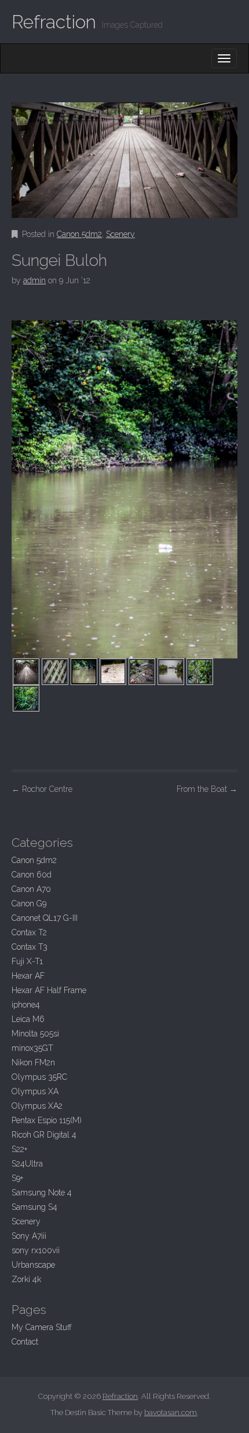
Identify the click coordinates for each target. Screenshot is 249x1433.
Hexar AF (28, 975)
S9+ (17, 1178)
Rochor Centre (42, 789)
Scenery (120, 234)
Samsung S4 (34, 1207)
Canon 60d (32, 874)
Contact (25, 1341)
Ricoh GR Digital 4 (44, 1134)
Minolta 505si (35, 1033)
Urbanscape (33, 1264)
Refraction (54, 21)
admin (34, 280)
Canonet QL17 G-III (45, 918)
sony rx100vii (36, 1250)
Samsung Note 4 (42, 1192)
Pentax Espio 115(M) (47, 1120)
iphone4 (26, 1004)
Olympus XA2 (37, 1105)
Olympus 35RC (39, 1077)
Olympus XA (35, 1091)
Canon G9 (29, 903)
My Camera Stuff (42, 1327)
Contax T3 (29, 946)
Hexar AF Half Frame (49, 990)
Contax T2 (29, 932)
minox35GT (32, 1048)
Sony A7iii (29, 1236)
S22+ (19, 1149)
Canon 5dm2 (79, 234)
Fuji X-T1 (27, 961)
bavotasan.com (170, 1412)
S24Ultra (27, 1163)
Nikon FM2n (33, 1062)
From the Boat (207, 789)
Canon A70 (31, 889)
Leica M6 (28, 1019)
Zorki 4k (26, 1279)
